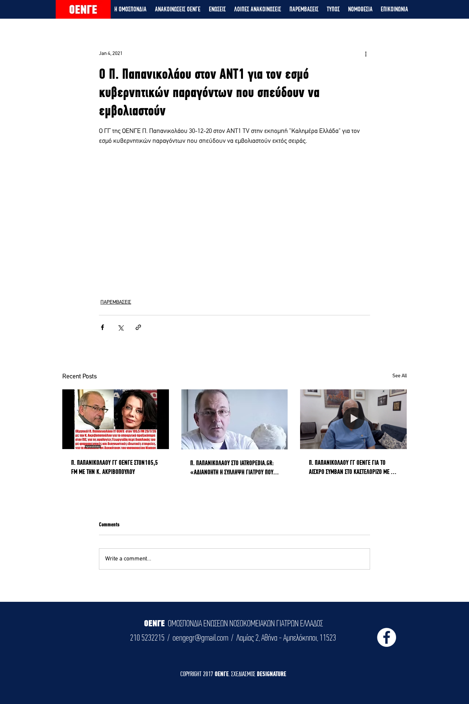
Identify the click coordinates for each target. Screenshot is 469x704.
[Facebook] (386, 637)
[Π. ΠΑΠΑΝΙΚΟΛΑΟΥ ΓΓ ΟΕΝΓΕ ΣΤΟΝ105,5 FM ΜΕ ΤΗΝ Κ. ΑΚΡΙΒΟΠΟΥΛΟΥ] (115, 419)
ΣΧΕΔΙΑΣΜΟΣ (244, 674)
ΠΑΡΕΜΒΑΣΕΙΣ (115, 302)
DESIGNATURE (271, 674)
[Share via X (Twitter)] (120, 327)
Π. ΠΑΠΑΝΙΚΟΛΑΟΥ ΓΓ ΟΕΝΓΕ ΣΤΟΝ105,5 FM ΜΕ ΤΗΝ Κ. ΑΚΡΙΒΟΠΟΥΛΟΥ (114, 467)
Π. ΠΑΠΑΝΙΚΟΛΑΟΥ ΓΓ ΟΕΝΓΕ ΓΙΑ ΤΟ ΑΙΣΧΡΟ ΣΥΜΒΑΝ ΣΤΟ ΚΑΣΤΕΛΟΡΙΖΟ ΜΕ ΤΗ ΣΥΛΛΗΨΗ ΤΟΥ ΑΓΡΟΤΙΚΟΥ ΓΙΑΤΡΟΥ (352, 467)
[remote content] (234, 213)
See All (399, 376)
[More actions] (365, 53)
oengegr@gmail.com (200, 638)
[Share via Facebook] (102, 327)
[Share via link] (138, 327)
